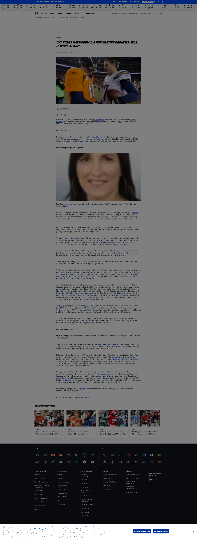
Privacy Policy (38, 529)
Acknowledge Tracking (161, 531)
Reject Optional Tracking (142, 531)
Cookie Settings (79, 537)
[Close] (193, 531)
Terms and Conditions (82, 527)
